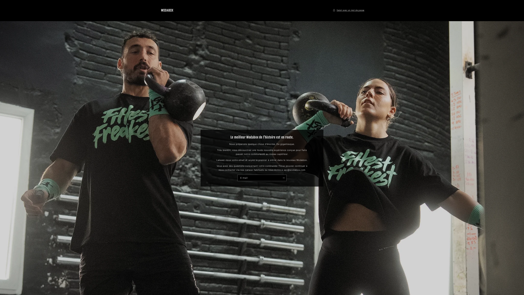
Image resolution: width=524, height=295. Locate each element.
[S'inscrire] (283, 178)
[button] (348, 10)
